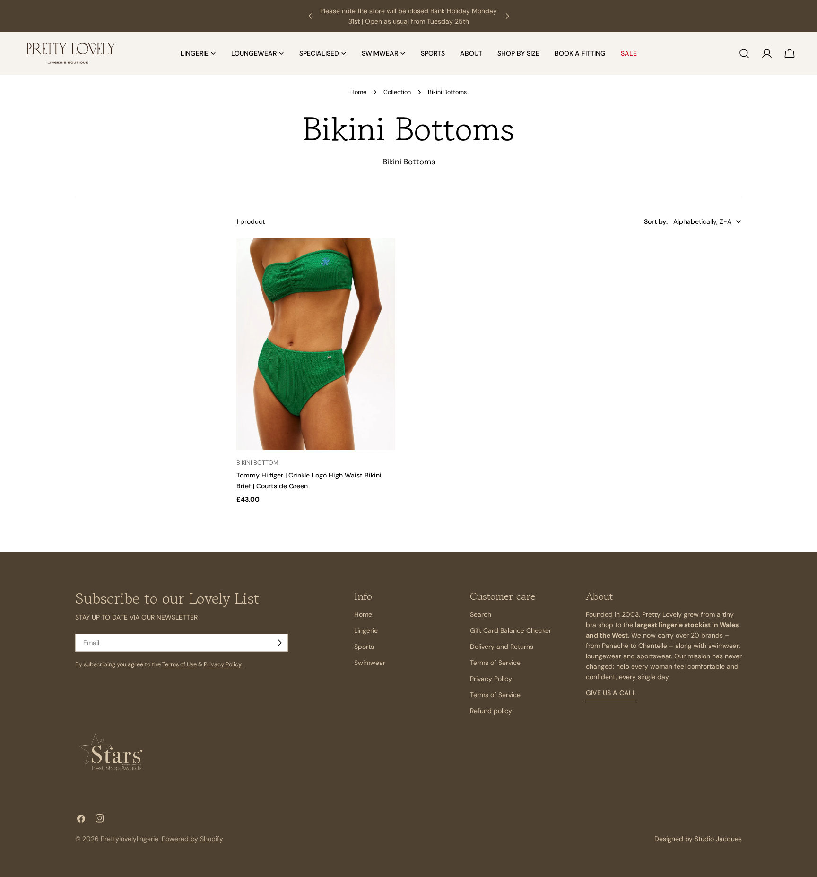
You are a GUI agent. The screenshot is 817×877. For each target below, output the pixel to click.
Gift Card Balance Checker (510, 630)
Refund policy (491, 711)
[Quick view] (384, 257)
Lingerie (366, 630)
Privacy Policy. (223, 664)
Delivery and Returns (501, 646)
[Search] (744, 53)
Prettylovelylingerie (129, 838)
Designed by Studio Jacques (698, 838)
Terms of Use (179, 664)
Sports (364, 646)
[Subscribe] (279, 642)
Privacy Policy (491, 678)
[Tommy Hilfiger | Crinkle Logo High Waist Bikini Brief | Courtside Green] (315, 344)
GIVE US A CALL (611, 693)
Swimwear (369, 662)
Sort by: (656, 221)
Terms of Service (495, 662)
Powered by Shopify (192, 838)
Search (480, 614)
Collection (397, 92)
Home (358, 92)
